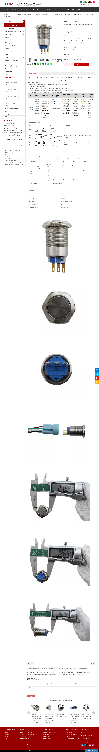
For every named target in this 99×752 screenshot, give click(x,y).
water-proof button (83, 668)
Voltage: (66, 52)
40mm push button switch (12, 101)
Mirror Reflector (24, 746)
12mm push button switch (12, 89)
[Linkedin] (86, 2)
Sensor (7, 37)
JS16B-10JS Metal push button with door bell (48, 716)
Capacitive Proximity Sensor (27, 734)
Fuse (6, 54)
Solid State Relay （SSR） (12, 60)
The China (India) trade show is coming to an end (14, 147)
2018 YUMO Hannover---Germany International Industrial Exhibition (14, 145)
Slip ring (7, 43)
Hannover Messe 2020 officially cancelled (14, 164)
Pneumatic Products (10, 40)
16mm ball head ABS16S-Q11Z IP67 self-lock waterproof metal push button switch (86, 718)
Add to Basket (82, 64)
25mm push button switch (12, 98)
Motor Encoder (47, 736)
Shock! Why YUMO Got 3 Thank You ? (14, 158)
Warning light (8, 71)
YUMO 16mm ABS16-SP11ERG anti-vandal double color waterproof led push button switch (61, 718)
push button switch (59, 668)
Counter (7, 63)
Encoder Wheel (47, 738)
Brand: (66, 47)
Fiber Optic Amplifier (25, 744)
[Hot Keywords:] (24, 21)
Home (6, 732)
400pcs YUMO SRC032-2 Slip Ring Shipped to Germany (14, 162)
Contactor (8, 111)
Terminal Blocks (9, 68)
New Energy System (10, 45)
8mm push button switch (12, 84)
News (6, 738)
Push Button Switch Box (12, 103)
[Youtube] (91, 2)
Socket (7, 57)
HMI (68, 744)
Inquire (69, 64)
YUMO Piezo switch (11, 80)
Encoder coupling (47, 742)
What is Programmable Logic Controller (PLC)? (14, 149)
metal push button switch (71, 668)
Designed (77, 750)
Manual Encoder (47, 744)
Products (7, 734)
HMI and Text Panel (10, 34)
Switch (7, 48)
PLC (68, 742)
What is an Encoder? (10, 154)
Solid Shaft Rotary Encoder (50, 732)
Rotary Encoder (9, 28)
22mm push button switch (12, 96)
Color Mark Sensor (24, 742)
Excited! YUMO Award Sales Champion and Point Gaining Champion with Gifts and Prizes (14, 150)
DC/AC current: (68, 59)
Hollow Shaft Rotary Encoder (50, 740)
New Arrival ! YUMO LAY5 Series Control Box (14, 143)
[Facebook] (81, 2)
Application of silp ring (10, 160)
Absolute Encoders (48, 748)
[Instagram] (94, 2)
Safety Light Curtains (25, 740)
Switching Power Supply (12, 66)
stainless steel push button (47, 668)
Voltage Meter (9, 114)
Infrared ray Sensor (25, 738)
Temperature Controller (11, 108)
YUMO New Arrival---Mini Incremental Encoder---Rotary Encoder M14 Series (14, 152)
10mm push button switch (12, 87)
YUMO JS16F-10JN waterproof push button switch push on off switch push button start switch (36, 718)
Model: (66, 45)
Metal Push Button (10, 77)
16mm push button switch (12, 91)
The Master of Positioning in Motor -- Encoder (14, 156)
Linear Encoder (47, 734)
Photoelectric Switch (25, 736)
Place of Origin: (68, 49)
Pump (6, 74)
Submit (31, 696)
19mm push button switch (12, 94)
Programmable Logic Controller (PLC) (15, 31)
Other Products (9, 117)
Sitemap (7, 742)
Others (8, 105)
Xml (43, 750)
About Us (7, 736)
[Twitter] (89, 2)
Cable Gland (8, 51)
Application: (67, 56)
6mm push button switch (12, 82)
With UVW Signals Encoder (50, 746)
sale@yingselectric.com (88, 4)
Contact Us (7, 740)
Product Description (33, 73)
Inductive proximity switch (26, 732)
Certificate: (67, 54)
